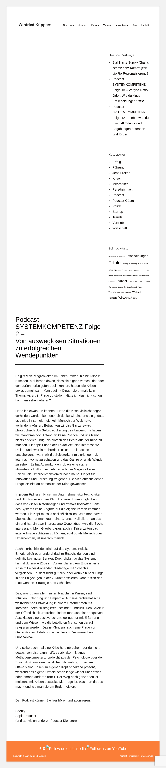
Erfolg (117, 162)
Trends (117, 217)
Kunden (136, 270)
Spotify (20, 711)
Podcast (95, 25)
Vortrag (107, 25)
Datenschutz (147, 756)
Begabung (112, 256)
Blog (134, 25)
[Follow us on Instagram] (43, 748)
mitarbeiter (127, 276)
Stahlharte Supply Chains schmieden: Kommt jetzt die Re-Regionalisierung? (131, 68)
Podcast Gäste (123, 200)
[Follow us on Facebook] (40, 748)
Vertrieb (118, 222)
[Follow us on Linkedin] (65, 748)
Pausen (111, 281)
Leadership (144, 270)
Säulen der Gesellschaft (127, 287)
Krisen (117, 178)
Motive (135, 276)
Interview (143, 263)
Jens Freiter (121, 173)
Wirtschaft (120, 228)
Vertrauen (120, 292)
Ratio (141, 281)
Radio (135, 281)
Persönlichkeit (122, 189)
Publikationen (122, 25)
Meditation (118, 276)
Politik (117, 206)
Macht (110, 276)
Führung (118, 167)
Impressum (134, 756)
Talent (140, 287)
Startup (118, 211)
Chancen (120, 256)
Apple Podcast (25, 716)
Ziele (135, 298)
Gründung (133, 264)
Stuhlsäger (112, 287)
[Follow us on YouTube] (106, 748)
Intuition (112, 270)
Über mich (68, 25)
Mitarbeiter (120, 184)
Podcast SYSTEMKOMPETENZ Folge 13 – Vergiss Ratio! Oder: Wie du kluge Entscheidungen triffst (131, 90)
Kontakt (145, 25)
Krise (130, 270)
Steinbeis (82, 25)
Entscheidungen (136, 256)
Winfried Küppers (35, 25)
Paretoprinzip (144, 276)
